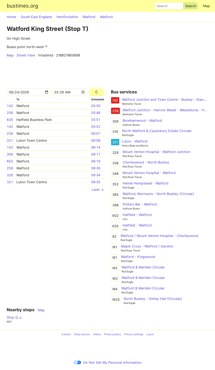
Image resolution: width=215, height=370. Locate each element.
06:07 (95, 133)
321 (10, 140)
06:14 (95, 147)
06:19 (95, 161)
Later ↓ (98, 189)
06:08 (95, 140)
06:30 (95, 168)
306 (10, 154)
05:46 (95, 113)
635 (10, 120)
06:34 (95, 175)
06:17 (95, 154)
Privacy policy (112, 334)
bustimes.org (22, 6)
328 (10, 175)
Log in (150, 334)
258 (10, 113)
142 (10, 106)
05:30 (95, 106)
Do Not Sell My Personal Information (112, 362)
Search (160, 5)
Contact (66, 334)
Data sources (82, 334)
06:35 (95, 182)
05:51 (95, 120)
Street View (26, 55)
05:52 (95, 126)
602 (10, 161)
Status (97, 334)
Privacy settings (133, 334)
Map (206, 6)
